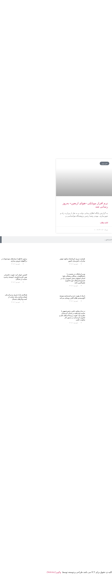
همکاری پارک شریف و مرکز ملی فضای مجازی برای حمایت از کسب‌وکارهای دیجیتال (16, 297)
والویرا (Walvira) (54, 572)
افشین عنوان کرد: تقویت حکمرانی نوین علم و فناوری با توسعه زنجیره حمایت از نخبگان (15, 277)
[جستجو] (1, 239)
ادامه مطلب (104, 223)
